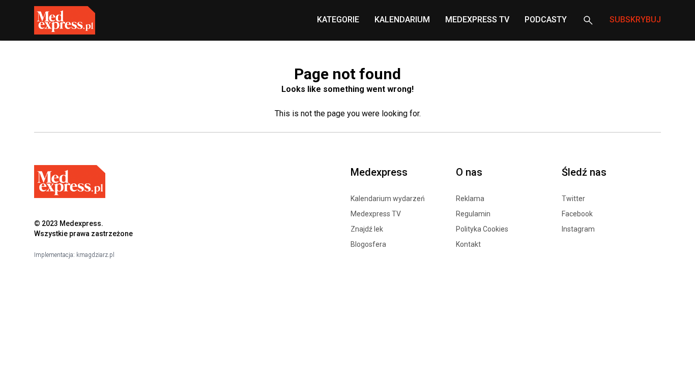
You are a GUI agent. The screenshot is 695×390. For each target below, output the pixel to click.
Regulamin (473, 214)
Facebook (577, 214)
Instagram (578, 229)
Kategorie (338, 19)
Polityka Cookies (482, 229)
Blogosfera (368, 244)
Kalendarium (402, 19)
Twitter (573, 198)
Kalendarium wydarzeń (388, 198)
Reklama (470, 198)
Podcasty (546, 19)
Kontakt (468, 244)
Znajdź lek (367, 229)
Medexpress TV (376, 214)
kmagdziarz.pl (95, 254)
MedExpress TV (477, 19)
